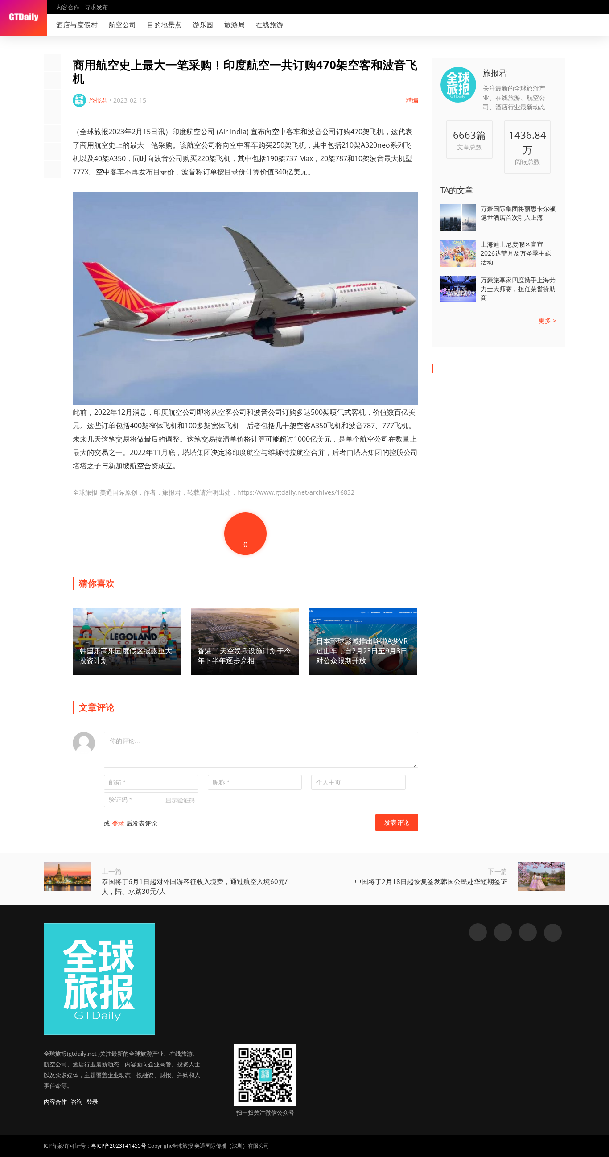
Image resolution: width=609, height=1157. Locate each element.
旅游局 (234, 24)
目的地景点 (164, 24)
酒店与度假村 (77, 24)
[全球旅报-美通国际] (23, 18)
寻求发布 (96, 7)
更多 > (547, 320)
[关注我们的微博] (504, 25)
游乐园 (203, 24)
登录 (118, 823)
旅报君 (495, 72)
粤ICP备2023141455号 (118, 1145)
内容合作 (67, 7)
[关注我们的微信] (518, 25)
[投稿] (576, 25)
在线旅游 (270, 24)
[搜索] (554, 25)
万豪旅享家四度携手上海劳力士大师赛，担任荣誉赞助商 (518, 289)
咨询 (76, 1102)
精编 (412, 100)
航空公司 (122, 24)
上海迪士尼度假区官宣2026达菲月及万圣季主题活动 (516, 253)
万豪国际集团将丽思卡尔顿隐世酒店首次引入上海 (518, 213)
